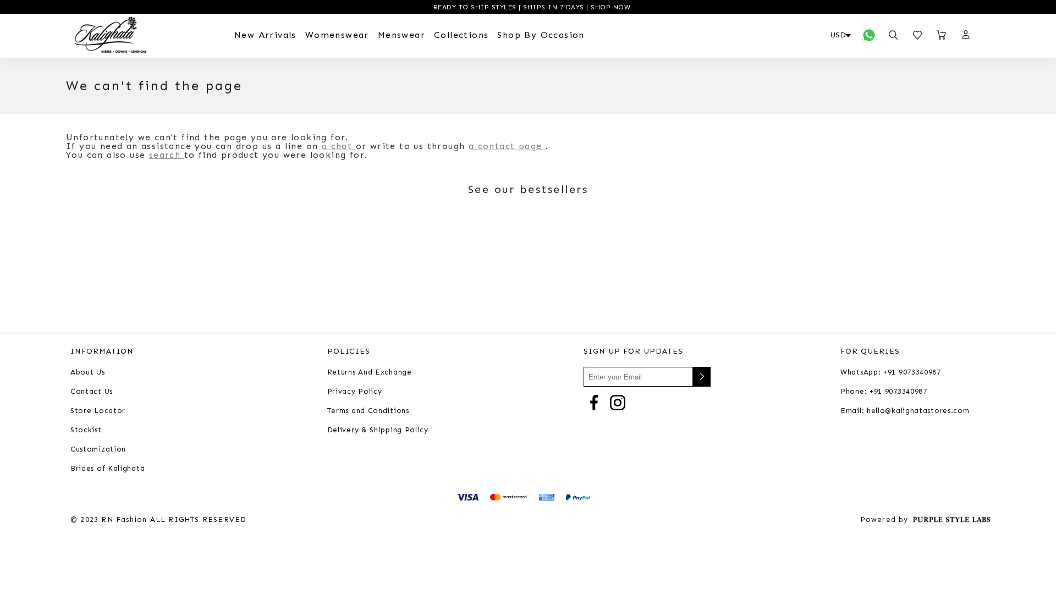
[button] (965, 35)
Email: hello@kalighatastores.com (904, 410)
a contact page (507, 146)
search (166, 155)
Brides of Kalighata (107, 468)
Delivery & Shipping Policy (377, 430)
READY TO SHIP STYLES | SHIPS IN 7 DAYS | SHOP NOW (530, 7)
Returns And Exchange (369, 372)
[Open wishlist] (917, 35)
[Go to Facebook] (594, 402)
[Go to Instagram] (617, 402)
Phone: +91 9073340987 (883, 391)
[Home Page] (110, 35)
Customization (98, 449)
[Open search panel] (893, 35)
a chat (339, 146)
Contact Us (91, 391)
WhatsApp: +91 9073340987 (890, 372)
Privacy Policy (354, 391)
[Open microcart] (941, 35)
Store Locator (97, 410)
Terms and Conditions (368, 410)
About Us (87, 372)
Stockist (86, 430)
